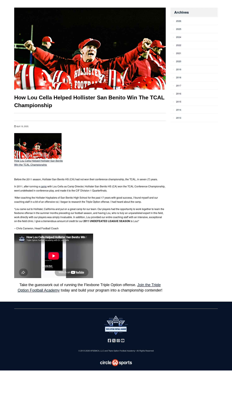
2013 (178, 117)
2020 (178, 61)
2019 (178, 69)
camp (44, 186)
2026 (178, 20)
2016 (178, 93)
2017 (178, 85)
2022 (178, 45)
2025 (178, 29)
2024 (178, 37)
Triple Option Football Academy (121, 350)
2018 (178, 77)
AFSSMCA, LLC (97, 350)
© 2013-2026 (84, 350)
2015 (178, 101)
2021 (178, 53)
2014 (178, 109)
